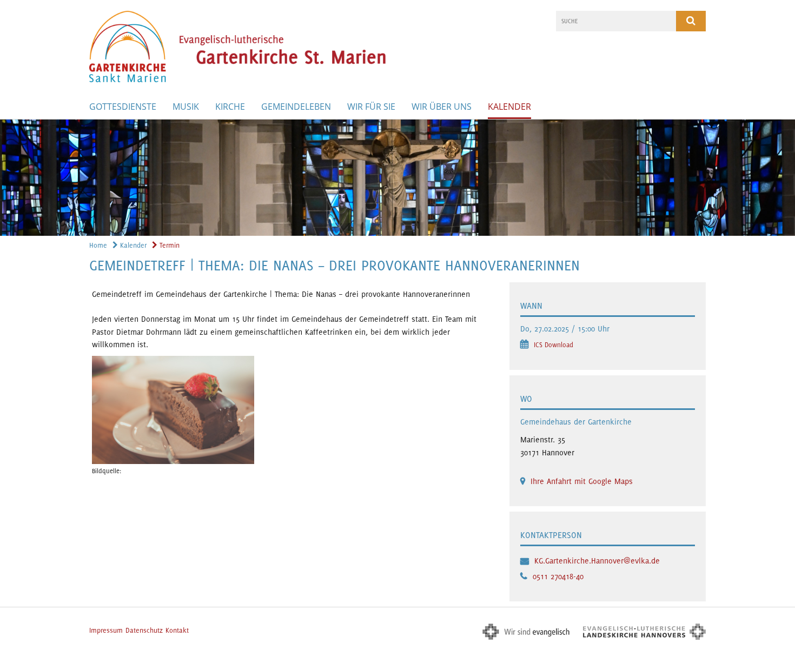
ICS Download (553, 345)
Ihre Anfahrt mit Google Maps (582, 481)
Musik (186, 106)
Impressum (106, 630)
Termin (168, 245)
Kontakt (177, 630)
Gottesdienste (122, 106)
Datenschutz (144, 630)
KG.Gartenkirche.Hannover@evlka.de (597, 560)
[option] (397, 177)
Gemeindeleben (296, 106)
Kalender (509, 106)
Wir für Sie (371, 106)
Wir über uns (442, 106)
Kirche (230, 106)
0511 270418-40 (558, 576)
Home (98, 245)
